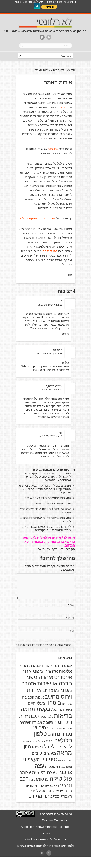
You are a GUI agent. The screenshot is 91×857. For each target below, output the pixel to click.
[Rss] (48, 37)
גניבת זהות (29, 716)
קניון (31, 779)
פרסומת (41, 779)
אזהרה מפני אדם (57, 666)
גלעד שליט (46, 716)
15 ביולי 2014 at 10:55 (50, 304)
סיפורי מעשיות (39, 759)
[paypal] (42, 37)
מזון (27, 746)
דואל (71, 617)
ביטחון (53, 703)
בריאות (63, 715)
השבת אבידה (42, 722)
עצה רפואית (43, 772)
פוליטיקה (61, 778)
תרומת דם (39, 796)
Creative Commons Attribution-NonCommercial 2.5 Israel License (45, 827)
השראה (25, 722)
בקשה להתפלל (61, 709)
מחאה (64, 753)
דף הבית (58, 70)
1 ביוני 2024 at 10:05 (50, 436)
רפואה (53, 786)
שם (72, 605)
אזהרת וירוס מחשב (49, 693)
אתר (71, 630)
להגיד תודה (50, 251)
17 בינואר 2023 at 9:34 (49, 389)
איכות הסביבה (33, 697)
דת (69, 722)
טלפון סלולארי (53, 737)
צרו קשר (53, 148)
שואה (44, 785)
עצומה (25, 772)
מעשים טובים (44, 753)
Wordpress (32, 839)
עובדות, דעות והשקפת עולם (37, 218)
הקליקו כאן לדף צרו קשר (56, 549)
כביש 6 (46, 741)
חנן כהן (62, 107)
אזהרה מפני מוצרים (46, 686)
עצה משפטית (55, 767)
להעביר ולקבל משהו (52, 746)
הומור (60, 722)
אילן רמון (67, 704)
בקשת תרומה (35, 709)
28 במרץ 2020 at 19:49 (49, 353)
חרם (52, 734)
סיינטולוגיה (65, 760)
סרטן (69, 766)
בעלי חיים (36, 703)
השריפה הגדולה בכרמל (59, 728)
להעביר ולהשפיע (31, 741)
